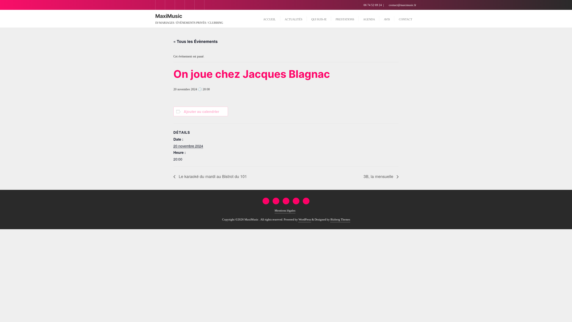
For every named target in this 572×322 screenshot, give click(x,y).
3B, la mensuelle (379, 176)
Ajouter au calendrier (201, 111)
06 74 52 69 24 (373, 5)
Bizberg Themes (340, 219)
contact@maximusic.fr (402, 5)
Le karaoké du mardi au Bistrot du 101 (212, 176)
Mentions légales (285, 210)
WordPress (305, 219)
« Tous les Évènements (195, 41)
